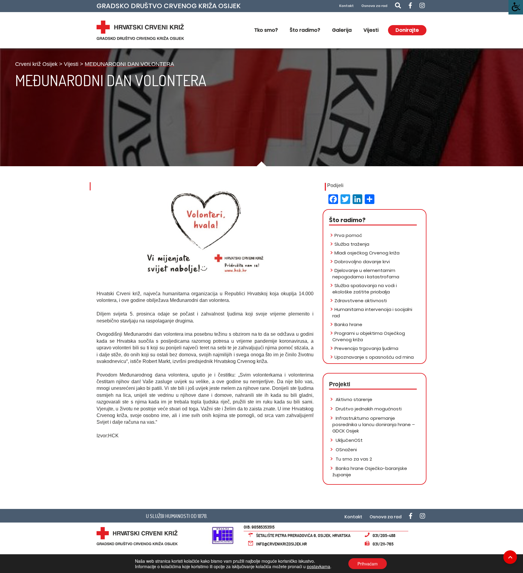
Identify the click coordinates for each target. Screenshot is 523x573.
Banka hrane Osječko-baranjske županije (369, 471)
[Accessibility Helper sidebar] (515, 7)
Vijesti (371, 30)
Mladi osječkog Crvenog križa (367, 253)
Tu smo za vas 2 (353, 459)
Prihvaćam (367, 564)
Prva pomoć (348, 235)
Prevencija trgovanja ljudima (366, 348)
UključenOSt (348, 440)
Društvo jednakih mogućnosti (368, 409)
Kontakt (346, 6)
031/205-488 (384, 535)
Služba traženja (351, 244)
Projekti (339, 384)
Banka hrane (348, 324)
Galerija (342, 30)
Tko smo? (266, 30)
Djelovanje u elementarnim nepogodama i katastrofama (365, 273)
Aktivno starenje (353, 399)
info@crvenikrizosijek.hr (281, 544)
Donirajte (407, 30)
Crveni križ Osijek (36, 64)
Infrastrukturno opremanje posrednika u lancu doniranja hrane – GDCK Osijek (373, 424)
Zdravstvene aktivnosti (360, 300)
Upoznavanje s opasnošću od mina (374, 357)
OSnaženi (345, 449)
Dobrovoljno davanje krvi (362, 261)
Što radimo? (305, 30)
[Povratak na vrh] (510, 557)
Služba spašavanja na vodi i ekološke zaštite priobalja (364, 288)
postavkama (318, 566)
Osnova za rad (374, 6)
